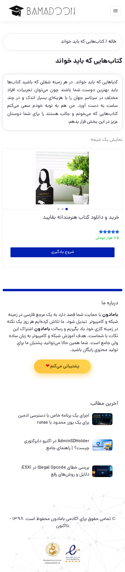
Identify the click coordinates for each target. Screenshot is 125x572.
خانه (112, 41)
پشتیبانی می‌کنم (64, 366)
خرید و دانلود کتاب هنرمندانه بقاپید (81, 218)
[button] (66, 209)
